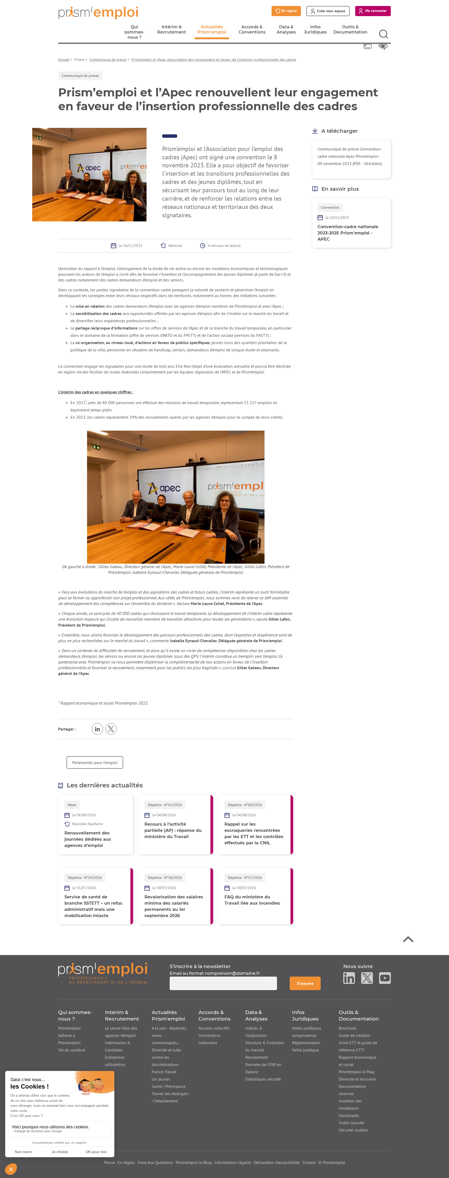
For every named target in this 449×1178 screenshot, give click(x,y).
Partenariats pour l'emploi (94, 762)
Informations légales (232, 1162)
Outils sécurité (351, 1122)
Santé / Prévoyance (169, 1086)
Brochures (347, 1028)
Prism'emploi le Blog (194, 1162)
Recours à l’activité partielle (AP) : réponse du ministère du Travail (173, 830)
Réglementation (306, 1042)
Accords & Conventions (252, 30)
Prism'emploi (69, 1028)
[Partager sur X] (111, 729)
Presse (109, 1162)
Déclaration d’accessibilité (277, 1162)
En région (126, 1162)
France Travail (164, 1071)
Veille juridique (305, 1049)
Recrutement (256, 1057)
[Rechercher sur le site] (383, 34)
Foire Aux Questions (155, 1162)
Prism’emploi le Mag (356, 1071)
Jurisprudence (304, 1035)
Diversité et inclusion (357, 1079)
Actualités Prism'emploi (211, 31)
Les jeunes (161, 1079)
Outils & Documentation (350, 30)
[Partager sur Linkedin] (97, 729)
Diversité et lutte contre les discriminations (166, 1057)
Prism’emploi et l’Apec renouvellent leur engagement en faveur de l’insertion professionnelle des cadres (213, 59)
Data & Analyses (286, 30)
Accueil (63, 59)
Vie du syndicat (71, 1049)
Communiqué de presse (108, 59)
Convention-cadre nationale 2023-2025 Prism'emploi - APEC (348, 233)
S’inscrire (309, 983)
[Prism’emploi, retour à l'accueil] (102, 976)
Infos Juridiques (315, 30)
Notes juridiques (306, 1028)
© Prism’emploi (331, 1162)
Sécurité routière (353, 1130)
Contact (309, 1162)
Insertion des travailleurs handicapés (350, 1108)
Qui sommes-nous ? (134, 33)
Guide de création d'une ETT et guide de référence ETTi (358, 1042)
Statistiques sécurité (263, 1079)
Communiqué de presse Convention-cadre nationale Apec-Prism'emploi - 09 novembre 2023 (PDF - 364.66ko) (350, 156)
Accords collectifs (214, 1028)
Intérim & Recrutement (171, 30)
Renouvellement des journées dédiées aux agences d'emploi (87, 839)
